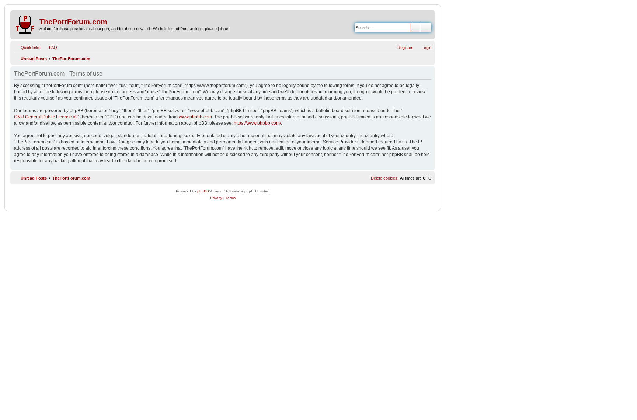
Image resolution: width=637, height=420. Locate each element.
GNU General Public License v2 (46, 116)
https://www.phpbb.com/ (257, 123)
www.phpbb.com (195, 116)
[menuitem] (49, 47)
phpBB (203, 191)
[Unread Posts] (25, 23)
